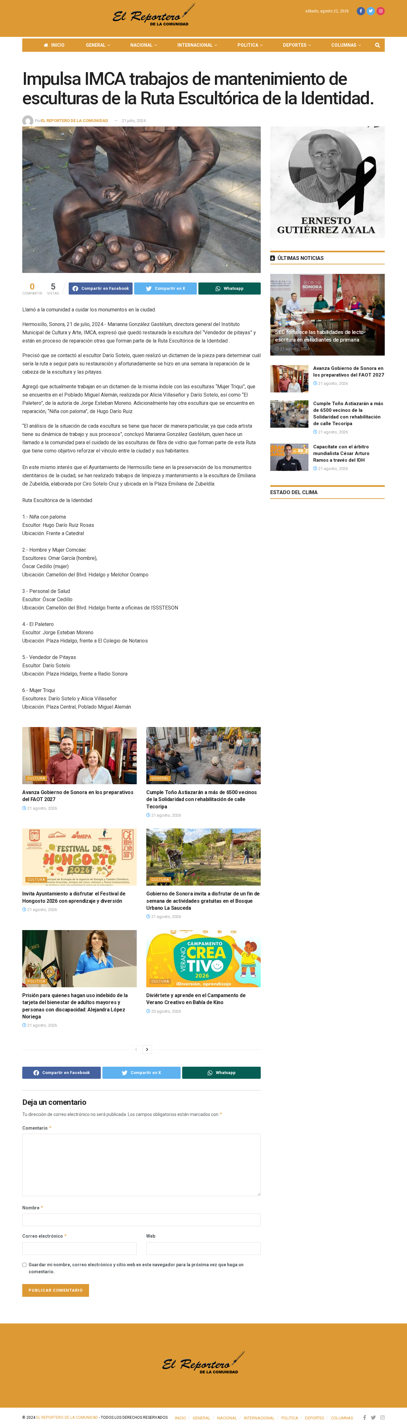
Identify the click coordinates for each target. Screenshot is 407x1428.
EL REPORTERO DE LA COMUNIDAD (74, 120)
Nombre (33, 1208)
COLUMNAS (343, 45)
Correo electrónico (44, 1236)
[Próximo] (147, 1049)
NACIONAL (141, 45)
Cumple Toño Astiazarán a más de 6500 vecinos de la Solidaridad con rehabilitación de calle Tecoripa (201, 799)
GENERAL (96, 45)
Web (150, 1236)
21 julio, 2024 (134, 120)
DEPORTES (295, 45)
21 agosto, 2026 (41, 808)
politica (36, 981)
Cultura (36, 778)
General (160, 778)
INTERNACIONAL (195, 45)
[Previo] (136, 1049)
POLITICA (248, 45)
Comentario (37, 1128)
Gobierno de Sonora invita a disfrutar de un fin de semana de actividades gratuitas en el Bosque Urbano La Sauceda (203, 901)
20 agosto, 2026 (165, 1011)
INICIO (58, 45)
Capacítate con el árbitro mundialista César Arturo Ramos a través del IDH (341, 453)
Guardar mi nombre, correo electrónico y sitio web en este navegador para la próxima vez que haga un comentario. (136, 1268)
